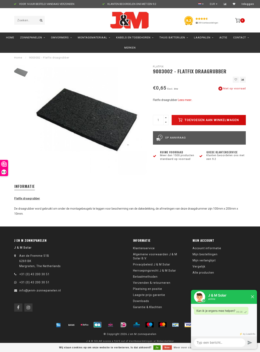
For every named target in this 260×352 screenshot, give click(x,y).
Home (10, 37)
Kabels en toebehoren (133, 37)
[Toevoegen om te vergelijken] (243, 80)
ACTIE (223, 37)
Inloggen (248, 4)
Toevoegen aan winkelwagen (211, 120)
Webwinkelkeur (165, 341)
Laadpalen (202, 37)
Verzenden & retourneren (151, 282)
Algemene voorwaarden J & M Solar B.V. (155, 256)
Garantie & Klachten (147, 307)
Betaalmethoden (145, 276)
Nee (167, 347)
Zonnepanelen (31, 37)
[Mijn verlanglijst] (234, 4)
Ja (157, 347)
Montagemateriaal (92, 37)
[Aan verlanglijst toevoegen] (236, 80)
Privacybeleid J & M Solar (151, 264)
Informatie (24, 186)
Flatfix (158, 66)
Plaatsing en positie (147, 288)
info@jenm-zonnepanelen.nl (40, 290)
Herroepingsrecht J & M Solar (154, 270)
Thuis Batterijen (172, 37)
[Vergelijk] (225, 4)
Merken (130, 47)
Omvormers (60, 37)
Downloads (141, 301)
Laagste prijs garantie (149, 295)
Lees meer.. (185, 100)
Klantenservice (144, 248)
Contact (239, 37)
